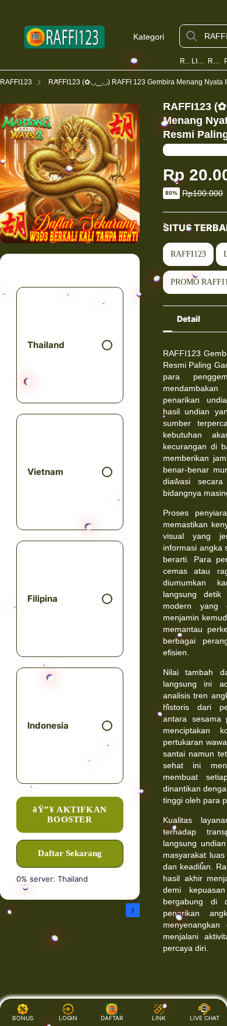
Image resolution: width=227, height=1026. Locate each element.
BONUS (22, 1017)
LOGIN (68, 1017)
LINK (159, 1017)
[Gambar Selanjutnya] (133, 910)
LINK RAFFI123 (198, 61)
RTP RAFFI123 (215, 61)
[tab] (188, 319)
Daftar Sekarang (70, 853)
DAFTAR (113, 1017)
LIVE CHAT (204, 1017)
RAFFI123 (184, 61)
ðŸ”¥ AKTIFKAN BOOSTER (70, 814)
